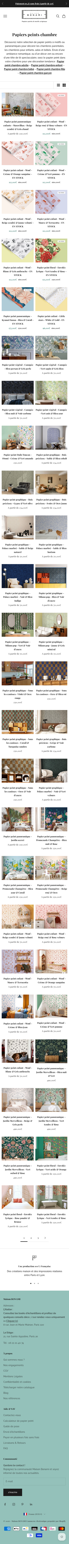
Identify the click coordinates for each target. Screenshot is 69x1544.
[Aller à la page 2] (45, 1238)
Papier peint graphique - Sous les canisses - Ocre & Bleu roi (51, 692)
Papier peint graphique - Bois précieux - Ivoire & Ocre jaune (51, 501)
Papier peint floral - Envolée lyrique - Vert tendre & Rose (51, 1216)
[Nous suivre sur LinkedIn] (31, 1504)
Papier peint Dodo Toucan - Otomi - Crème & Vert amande (17, 456)
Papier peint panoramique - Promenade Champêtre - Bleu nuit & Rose (51, 840)
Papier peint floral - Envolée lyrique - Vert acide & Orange (51, 1167)
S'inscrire (12, 1492)
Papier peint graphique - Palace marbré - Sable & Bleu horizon (51, 548)
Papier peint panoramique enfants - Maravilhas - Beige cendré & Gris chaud (17, 125)
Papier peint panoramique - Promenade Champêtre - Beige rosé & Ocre (51, 889)
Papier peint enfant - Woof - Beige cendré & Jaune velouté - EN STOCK (18, 222)
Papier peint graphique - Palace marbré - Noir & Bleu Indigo (17, 597)
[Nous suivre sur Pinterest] (22, 1504)
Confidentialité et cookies (17, 1382)
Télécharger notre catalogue (18, 1387)
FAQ (5, 1448)
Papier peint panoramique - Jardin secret (18, 838)
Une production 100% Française (34, 1266)
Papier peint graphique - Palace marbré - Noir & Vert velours (51, 791)
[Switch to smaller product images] (64, 85)
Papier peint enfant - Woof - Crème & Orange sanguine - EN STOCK (17, 174)
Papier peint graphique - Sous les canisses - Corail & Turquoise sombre (18, 743)
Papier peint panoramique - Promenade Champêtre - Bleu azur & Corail (18, 889)
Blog (5, 1393)
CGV (5, 1370)
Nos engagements (13, 1365)
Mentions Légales (13, 1376)
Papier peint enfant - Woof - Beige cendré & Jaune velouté (18, 935)
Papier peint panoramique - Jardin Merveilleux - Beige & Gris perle (17, 1121)
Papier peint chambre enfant (46, 65)
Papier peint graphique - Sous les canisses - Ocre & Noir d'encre (18, 791)
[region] (34, 1266)
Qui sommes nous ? (14, 1359)
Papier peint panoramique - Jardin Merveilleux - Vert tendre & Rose (51, 1121)
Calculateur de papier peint (18, 1421)
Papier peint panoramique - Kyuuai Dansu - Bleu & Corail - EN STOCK (17, 320)
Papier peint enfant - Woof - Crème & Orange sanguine (51, 980)
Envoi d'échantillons (14, 1432)
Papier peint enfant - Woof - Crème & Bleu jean (18, 1025)
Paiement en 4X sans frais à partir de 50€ (34, 3)
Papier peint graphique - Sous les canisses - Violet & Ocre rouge (18, 694)
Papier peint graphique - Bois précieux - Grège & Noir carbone (51, 743)
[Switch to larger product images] (58, 85)
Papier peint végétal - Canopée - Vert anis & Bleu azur (51, 411)
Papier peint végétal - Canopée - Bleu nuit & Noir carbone (17, 411)
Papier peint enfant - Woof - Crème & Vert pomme (51, 1024)
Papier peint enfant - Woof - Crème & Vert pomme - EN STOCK (51, 174)
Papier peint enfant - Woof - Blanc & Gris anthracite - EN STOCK (17, 271)
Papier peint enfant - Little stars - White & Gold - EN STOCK (51, 320)
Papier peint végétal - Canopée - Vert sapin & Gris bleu (51, 366)
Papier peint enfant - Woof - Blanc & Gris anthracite (18, 1069)
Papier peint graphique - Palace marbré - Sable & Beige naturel (17, 548)
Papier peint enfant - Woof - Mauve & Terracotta (18, 980)
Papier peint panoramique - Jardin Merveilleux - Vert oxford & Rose (18, 1169)
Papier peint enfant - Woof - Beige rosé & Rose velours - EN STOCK (51, 125)
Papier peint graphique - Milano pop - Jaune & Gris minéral (51, 645)
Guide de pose (11, 1426)
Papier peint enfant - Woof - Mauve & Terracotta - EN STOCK (51, 222)
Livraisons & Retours (14, 1443)
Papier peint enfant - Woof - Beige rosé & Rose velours (51, 935)
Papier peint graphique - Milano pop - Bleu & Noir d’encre (51, 597)
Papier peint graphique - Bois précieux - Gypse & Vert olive (18, 501)
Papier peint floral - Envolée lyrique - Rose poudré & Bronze (17, 1218)
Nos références (11, 1398)
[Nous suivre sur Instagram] (13, 1504)
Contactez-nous (12, 1415)
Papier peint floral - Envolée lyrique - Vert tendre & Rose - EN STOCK (51, 271)
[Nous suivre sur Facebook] (5, 1504)
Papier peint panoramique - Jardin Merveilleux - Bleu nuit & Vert (51, 1072)
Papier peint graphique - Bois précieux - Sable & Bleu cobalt (51, 456)
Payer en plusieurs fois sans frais (21, 1437)
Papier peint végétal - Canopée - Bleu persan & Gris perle (17, 366)
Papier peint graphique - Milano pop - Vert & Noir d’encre (17, 645)
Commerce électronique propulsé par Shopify (46, 1521)
